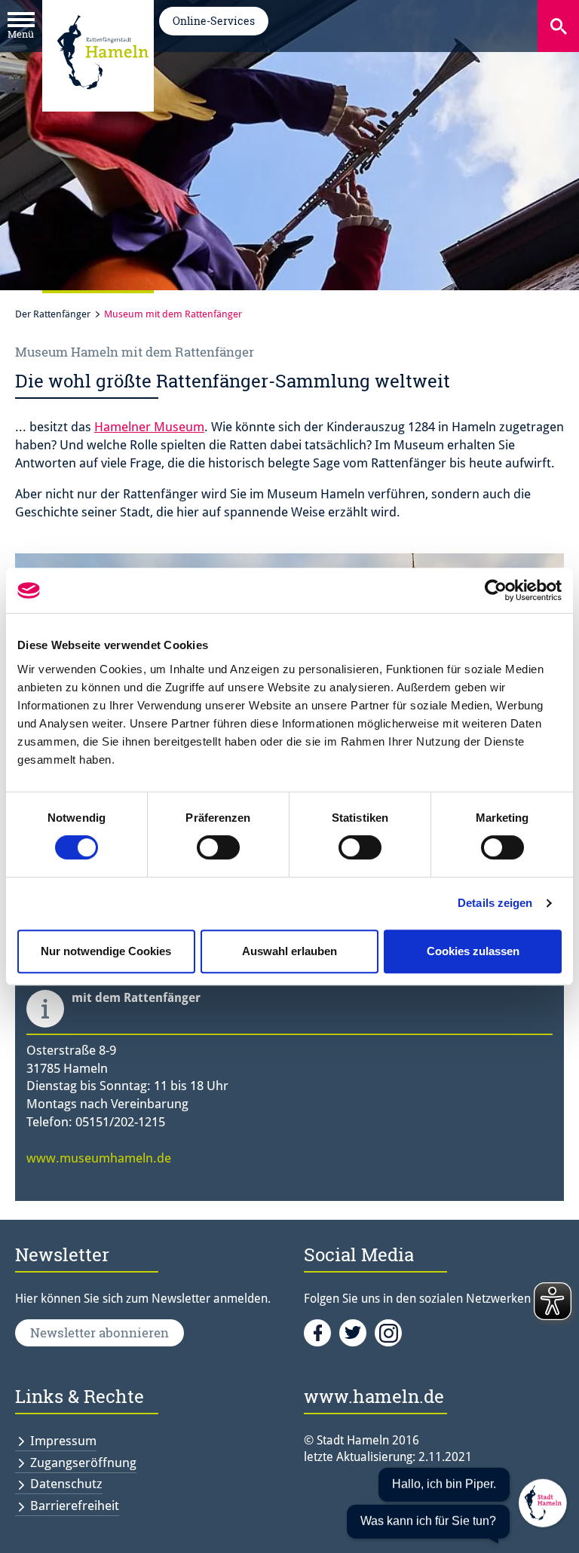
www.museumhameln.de (98, 1158)
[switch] (218, 847)
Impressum (63, 1440)
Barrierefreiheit (74, 1505)
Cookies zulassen (473, 951)
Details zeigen (495, 902)
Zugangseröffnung (83, 1462)
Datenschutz (66, 1483)
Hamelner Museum (149, 426)
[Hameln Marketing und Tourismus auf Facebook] (321, 1332)
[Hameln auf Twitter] (357, 1332)
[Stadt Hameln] (103, 100)
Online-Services (214, 21)
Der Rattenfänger (52, 314)
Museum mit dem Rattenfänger (173, 314)
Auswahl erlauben (289, 951)
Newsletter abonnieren (99, 1332)
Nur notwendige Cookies (106, 951)
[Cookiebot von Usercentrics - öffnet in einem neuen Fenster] (496, 590)
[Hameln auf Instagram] (391, 1332)
